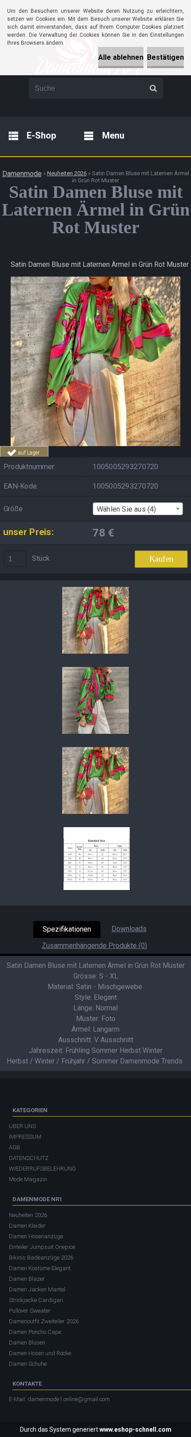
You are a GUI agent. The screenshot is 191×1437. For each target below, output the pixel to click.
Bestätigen (165, 57)
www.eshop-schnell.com (135, 1429)
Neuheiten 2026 (67, 173)
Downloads (129, 929)
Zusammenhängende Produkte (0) (94, 945)
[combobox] (137, 509)
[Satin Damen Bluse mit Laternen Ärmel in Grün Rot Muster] (95, 280)
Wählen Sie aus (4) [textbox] (126, 509)
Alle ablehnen (120, 57)
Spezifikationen (67, 929)
